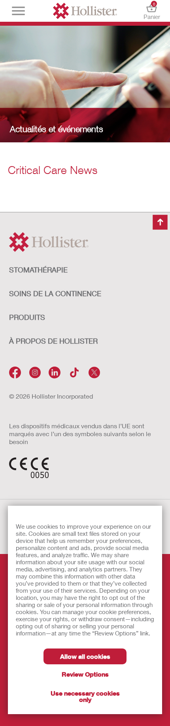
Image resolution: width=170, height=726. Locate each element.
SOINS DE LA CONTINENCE (55, 293)
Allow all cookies (85, 656)
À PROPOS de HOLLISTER (53, 341)
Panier (152, 11)
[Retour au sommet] (160, 222)
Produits (27, 317)
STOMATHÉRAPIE (38, 269)
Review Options (85, 674)
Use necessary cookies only (85, 696)
